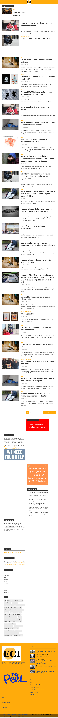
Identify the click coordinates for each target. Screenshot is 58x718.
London (19, 621)
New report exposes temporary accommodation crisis (34, 140)
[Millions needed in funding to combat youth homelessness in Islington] (10, 396)
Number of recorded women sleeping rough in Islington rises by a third (36, 210)
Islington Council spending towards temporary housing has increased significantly (35, 176)
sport (12, 633)
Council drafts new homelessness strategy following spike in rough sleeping (38, 244)
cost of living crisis (8, 607)
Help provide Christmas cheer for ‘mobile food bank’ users (38, 78)
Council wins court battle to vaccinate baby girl (45, 652)
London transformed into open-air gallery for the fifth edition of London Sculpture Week (38, 509)
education (6, 612)
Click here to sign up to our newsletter (12, 552)
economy (21, 609)
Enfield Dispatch (43, 714)
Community (23, 74)
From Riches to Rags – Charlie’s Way (36, 38)
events (5, 616)
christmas (16, 600)
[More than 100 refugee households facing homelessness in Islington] (10, 380)
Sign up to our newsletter (8, 705)
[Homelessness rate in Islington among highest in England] (10, 25)
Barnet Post (12, 716)
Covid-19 (15, 607)
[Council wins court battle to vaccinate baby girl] (32, 651)
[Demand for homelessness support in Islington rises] (10, 299)
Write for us (4, 700)
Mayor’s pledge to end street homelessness (33, 227)
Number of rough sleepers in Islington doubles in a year (36, 261)
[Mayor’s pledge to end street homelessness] (10, 228)
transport (17, 633)
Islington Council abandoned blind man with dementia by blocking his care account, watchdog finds (38, 503)
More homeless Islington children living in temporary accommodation (38, 123)
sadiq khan (14, 630)
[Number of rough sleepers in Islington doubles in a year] (10, 262)
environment (7, 614)
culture (5, 609)
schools (20, 630)
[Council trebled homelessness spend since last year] (10, 62)
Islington (19, 619)
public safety (7, 630)
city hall (21, 600)
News (14, 9)
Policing (16, 628)
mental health (13, 623)
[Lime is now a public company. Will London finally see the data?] (32, 671)
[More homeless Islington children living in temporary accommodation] (10, 124)
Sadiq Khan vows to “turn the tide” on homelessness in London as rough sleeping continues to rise (20, 13)
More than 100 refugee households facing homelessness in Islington (38, 379)
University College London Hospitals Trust (13, 635)
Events (43, 654)
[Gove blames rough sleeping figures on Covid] (10, 346)
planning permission (8, 628)
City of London (7, 602)
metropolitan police (8, 626)
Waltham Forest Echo (35, 714)
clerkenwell (14, 602)
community (15, 605)
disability (15, 609)
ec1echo (37, 692)
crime (20, 607)
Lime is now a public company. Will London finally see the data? (45, 672)
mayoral (6, 623)
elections (12, 612)
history (19, 616)
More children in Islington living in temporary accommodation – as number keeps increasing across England (37, 158)
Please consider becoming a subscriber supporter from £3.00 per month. (13, 447)
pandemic (20, 626)
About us (4, 697)
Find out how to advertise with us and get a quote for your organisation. (14, 563)
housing (14, 619)
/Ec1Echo (37, 687)
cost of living (21, 605)
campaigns (9, 600)
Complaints (4, 707)
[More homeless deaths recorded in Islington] (10, 109)
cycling (10, 609)
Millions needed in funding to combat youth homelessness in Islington (36, 394)
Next (49, 412)
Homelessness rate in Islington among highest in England (36, 24)
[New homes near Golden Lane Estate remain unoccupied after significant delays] (32, 666)
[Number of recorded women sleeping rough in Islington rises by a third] (10, 211)
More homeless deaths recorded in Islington (35, 108)
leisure (14, 621)
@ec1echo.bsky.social (39, 689)
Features (28, 36)
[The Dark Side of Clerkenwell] (32, 656)
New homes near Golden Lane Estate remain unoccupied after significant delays (46, 667)
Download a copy (6, 710)
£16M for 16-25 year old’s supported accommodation (36, 328)
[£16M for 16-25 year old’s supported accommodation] (10, 329)
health (15, 616)
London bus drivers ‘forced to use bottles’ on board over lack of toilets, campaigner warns (38, 514)
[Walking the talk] (10, 316)
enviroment (18, 612)
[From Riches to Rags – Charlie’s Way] (10, 41)
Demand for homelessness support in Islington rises (36, 298)
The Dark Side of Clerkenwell (42, 656)
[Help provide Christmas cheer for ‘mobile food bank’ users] (10, 79)
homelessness (7, 619)
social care (6, 633)
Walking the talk (27, 314)
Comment (23, 36)
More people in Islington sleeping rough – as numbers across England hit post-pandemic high (38, 193)
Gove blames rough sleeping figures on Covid (37, 345)
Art (5, 600)
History (46, 654)
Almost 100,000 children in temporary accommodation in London (36, 93)
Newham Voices (21, 716)
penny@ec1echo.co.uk (38, 684)
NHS (15, 626)
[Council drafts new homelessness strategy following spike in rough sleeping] (10, 245)
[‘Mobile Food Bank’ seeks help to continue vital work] (10, 363)
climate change (7, 605)
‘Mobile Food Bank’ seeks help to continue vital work (38, 362)
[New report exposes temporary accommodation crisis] (10, 141)
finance (10, 616)
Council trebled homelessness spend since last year (38, 61)
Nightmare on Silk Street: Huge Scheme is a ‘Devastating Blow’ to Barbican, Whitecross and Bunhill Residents (45, 662)
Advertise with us (6, 702)
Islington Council (7, 621)
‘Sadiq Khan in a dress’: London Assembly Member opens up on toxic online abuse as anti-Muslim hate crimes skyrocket (38, 494)
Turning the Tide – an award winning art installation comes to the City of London (38, 498)
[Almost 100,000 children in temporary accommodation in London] (10, 94)
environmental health (16, 614)
